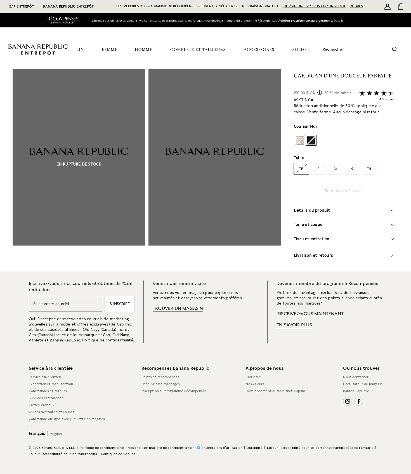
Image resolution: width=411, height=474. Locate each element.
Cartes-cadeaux (41, 405)
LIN (80, 50)
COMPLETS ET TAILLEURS (198, 50)
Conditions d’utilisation (223, 448)
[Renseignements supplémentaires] (319, 92)
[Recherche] (394, 49)
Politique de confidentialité (102, 448)
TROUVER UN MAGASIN (178, 308)
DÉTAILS (356, 6)
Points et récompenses (160, 377)
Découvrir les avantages (160, 384)
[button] (147, 170)
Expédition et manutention (51, 384)
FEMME (109, 50)
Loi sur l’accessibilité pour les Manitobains (63, 454)
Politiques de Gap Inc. (118, 454)
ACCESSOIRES (259, 50)
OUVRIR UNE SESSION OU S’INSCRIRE (315, 6)
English (56, 434)
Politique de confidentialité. (108, 340)
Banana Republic (356, 391)
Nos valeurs (254, 384)
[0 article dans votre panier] (400, 6)
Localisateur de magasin (362, 384)
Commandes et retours (48, 391)
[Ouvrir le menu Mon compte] (387, 6)
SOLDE (299, 50)
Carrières (253, 377)
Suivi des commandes (46, 398)
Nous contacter (356, 377)
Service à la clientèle (45, 377)
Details (340, 20)
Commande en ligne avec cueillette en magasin (67, 419)
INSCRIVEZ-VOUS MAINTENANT (310, 313)
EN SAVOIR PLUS (294, 324)
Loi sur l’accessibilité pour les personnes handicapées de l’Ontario (320, 448)
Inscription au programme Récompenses (174, 391)
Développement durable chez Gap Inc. (275, 391)
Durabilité (255, 448)
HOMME (143, 50)
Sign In (305, 20)
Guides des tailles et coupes (52, 412)
